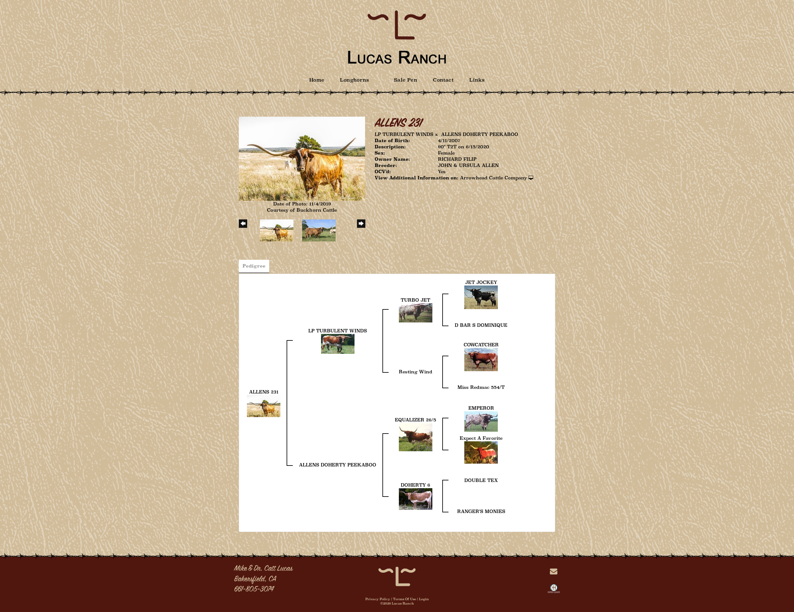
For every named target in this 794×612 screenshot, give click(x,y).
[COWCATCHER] (481, 359)
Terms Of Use (404, 599)
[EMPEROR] (481, 421)
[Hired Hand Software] (554, 590)
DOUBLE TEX (481, 480)
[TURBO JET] (415, 312)
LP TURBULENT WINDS (404, 134)
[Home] (397, 575)
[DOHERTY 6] (415, 498)
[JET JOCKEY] (481, 296)
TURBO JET (415, 300)
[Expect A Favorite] (481, 452)
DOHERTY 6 (415, 485)
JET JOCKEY (481, 282)
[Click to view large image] (302, 158)
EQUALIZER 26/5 (415, 419)
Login (424, 599)
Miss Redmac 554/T (481, 387)
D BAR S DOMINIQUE (481, 325)
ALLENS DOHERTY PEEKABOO (479, 134)
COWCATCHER (481, 344)
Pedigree (254, 265)
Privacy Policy (377, 599)
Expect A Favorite (481, 438)
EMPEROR (481, 408)
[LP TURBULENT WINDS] (338, 343)
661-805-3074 (254, 589)
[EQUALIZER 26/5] (415, 436)
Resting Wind (415, 371)
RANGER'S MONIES (481, 511)
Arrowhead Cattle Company (493, 177)
